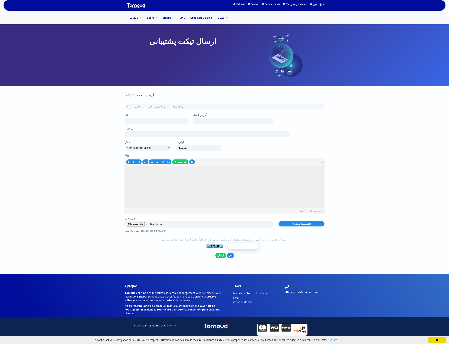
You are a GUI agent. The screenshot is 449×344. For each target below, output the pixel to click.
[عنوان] (139, 161)
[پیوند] (145, 161)
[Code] (163, 161)
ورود (314, 4)
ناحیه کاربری (140, 106)
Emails (167, 17)
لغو (230, 255)
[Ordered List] (157, 161)
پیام (127, 155)
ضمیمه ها (130, 218)
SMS (182, 17)
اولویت (180, 142)
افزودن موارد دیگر (302, 223)
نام (126, 115)
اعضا (129, 106)
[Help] (192, 161)
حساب (221, 17)
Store (151, 17)
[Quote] (168, 161)
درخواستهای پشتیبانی (157, 106)
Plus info (332, 340)
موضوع (129, 128)
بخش (127, 142)
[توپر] (128, 161)
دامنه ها (135, 17)
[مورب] (133, 161)
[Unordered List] (152, 161)
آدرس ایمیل (199, 115)
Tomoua (174, 325)
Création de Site (201, 17)
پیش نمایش (181, 161)
